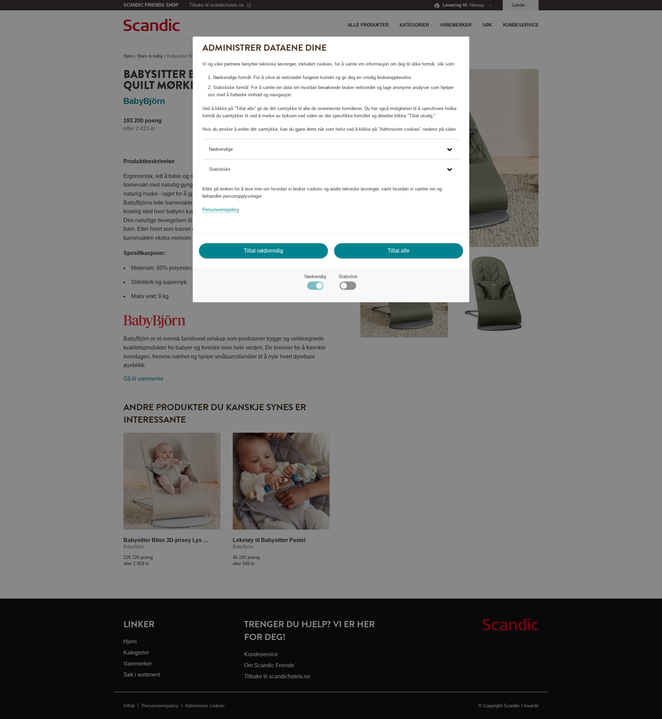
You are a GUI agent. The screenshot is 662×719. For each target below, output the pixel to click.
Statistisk (348, 276)
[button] (330, 149)
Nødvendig (315, 276)
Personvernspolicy (220, 209)
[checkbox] (348, 287)
